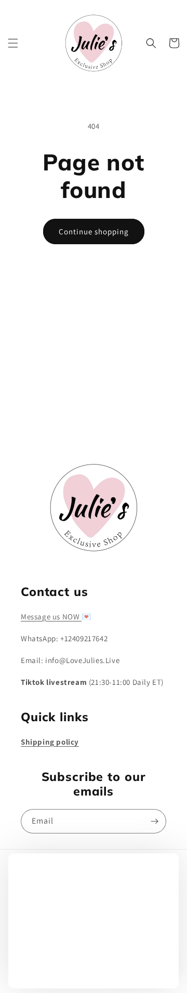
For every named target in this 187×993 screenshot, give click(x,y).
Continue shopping (94, 231)
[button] (13, 43)
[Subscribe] (154, 419)
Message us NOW (51, 616)
